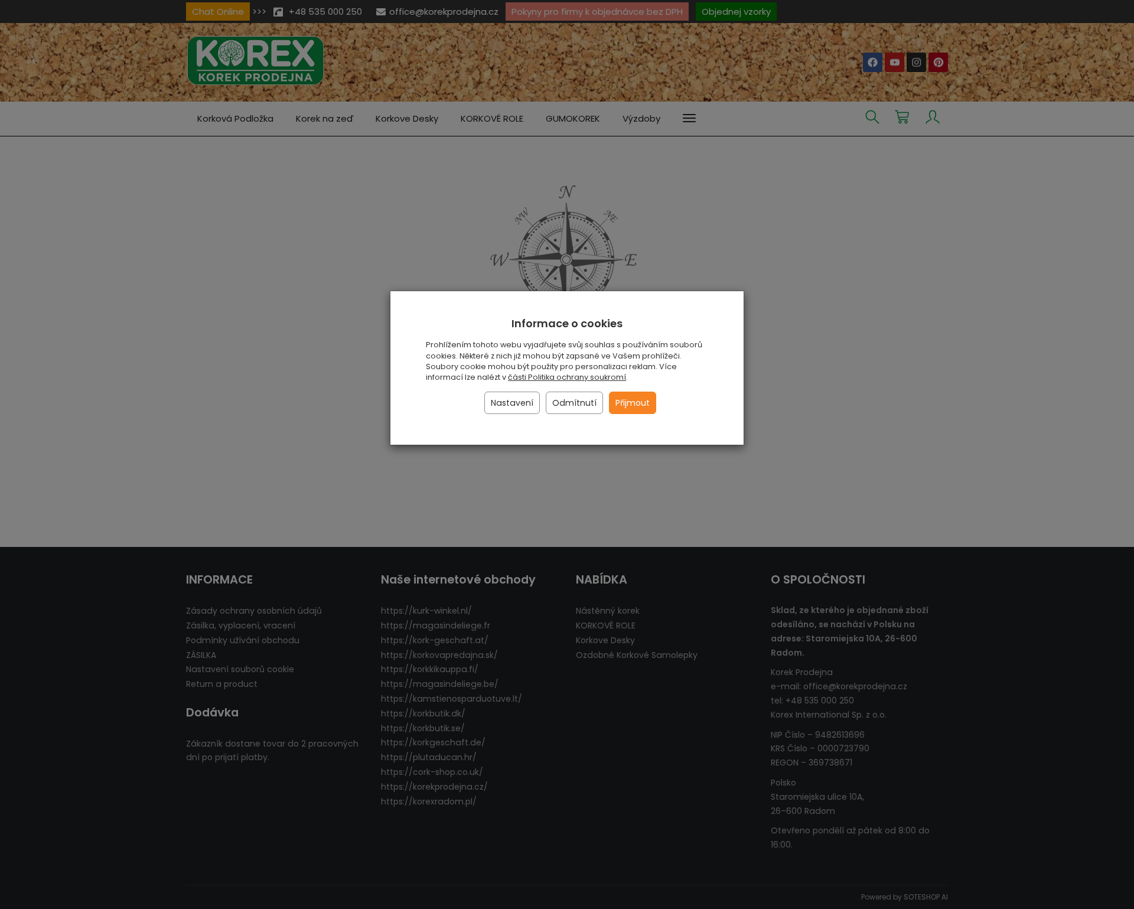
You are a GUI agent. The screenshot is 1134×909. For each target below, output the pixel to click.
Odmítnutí (574, 403)
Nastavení (512, 403)
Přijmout (632, 403)
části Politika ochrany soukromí (567, 377)
